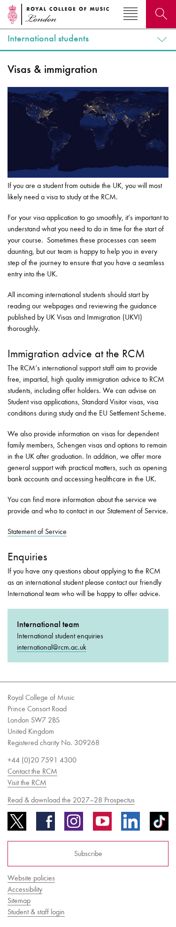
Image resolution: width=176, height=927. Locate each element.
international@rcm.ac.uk (51, 647)
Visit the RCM (27, 782)
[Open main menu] (130, 14)
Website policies (31, 877)
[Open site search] (161, 14)
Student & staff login (36, 911)
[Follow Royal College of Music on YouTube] (102, 824)
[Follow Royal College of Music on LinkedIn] (130, 824)
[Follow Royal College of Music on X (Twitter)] (17, 824)
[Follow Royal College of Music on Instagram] (73, 824)
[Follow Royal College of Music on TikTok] (159, 824)
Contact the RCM (32, 771)
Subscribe (88, 853)
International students (48, 38)
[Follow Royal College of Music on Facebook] (45, 824)
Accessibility (25, 889)
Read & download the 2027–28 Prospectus (71, 799)
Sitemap (19, 900)
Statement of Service (37, 531)
